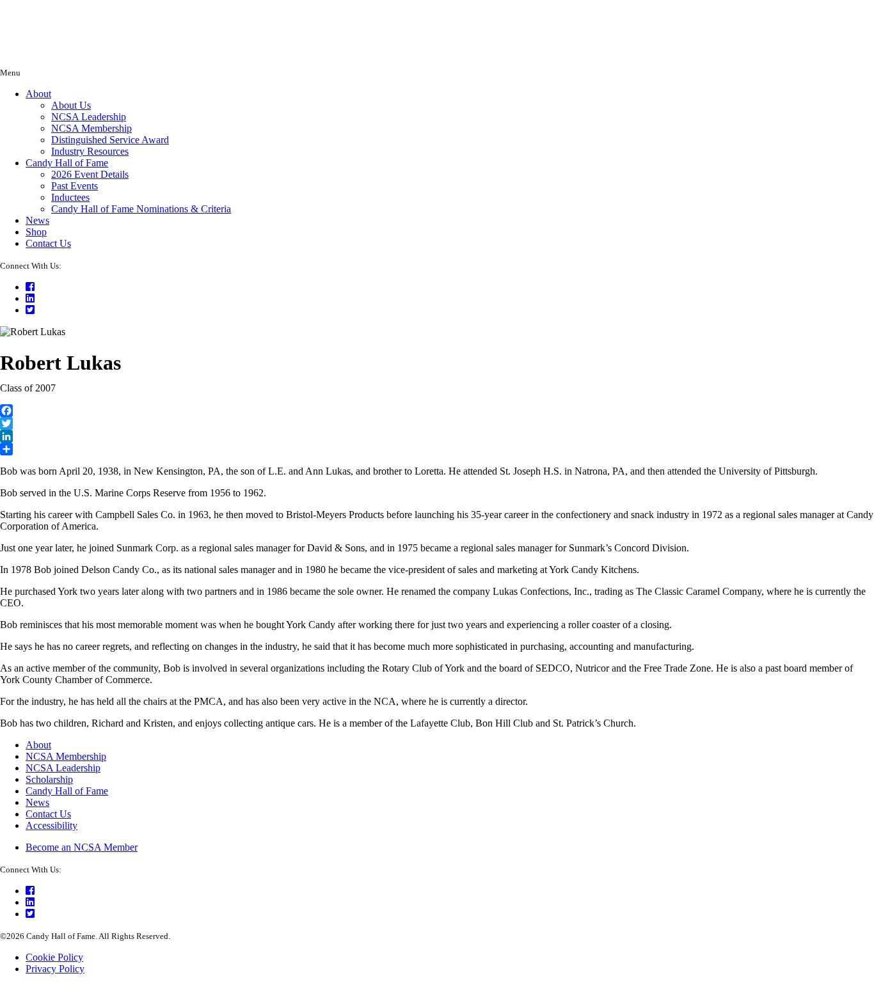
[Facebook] (437, 410)
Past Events (74, 185)
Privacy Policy (55, 968)
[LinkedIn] (437, 436)
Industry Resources (90, 151)
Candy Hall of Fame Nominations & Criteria (141, 208)
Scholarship (49, 779)
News (37, 220)
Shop (36, 231)
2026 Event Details (90, 174)
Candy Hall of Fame (67, 162)
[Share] (437, 449)
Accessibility (51, 825)
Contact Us (48, 243)
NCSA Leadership (88, 116)
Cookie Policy (54, 957)
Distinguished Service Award (110, 139)
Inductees (70, 197)
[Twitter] (437, 423)
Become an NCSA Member (82, 847)
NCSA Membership (91, 128)
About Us (71, 105)
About (38, 93)
